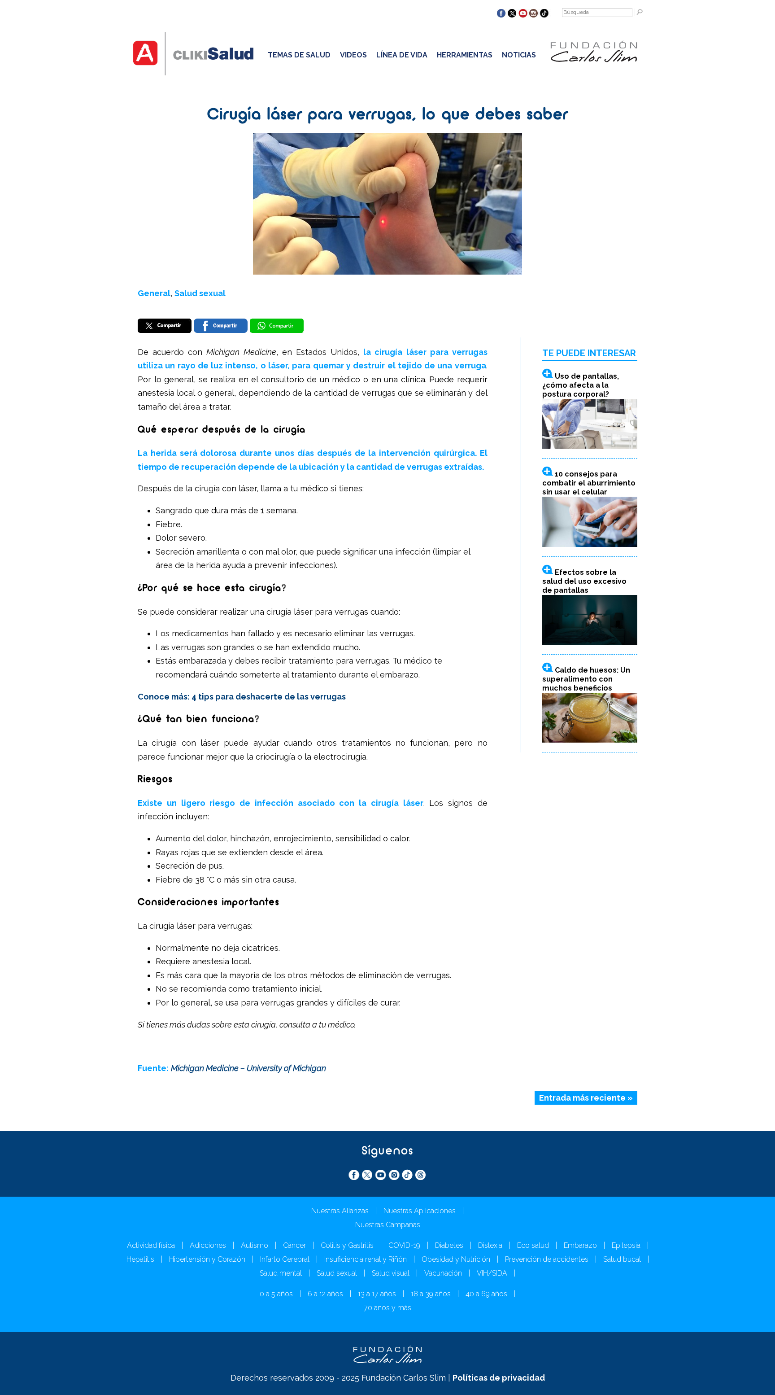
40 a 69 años (486, 1294)
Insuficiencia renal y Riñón (365, 1259)
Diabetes (449, 1245)
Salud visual (390, 1273)
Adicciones (208, 1245)
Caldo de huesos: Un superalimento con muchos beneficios (586, 679)
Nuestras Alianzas (340, 1211)
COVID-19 (404, 1245)
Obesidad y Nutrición (456, 1259)
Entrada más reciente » (586, 1097)
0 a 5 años (276, 1294)
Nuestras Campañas (387, 1224)
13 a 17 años (377, 1294)
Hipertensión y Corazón (207, 1259)
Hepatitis (140, 1259)
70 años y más (387, 1307)
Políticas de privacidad (499, 1377)
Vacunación (443, 1273)
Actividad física (151, 1245)
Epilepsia (626, 1245)
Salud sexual (200, 293)
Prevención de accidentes (546, 1259)
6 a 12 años (325, 1294)
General (154, 293)
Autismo (254, 1245)
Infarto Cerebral (284, 1259)
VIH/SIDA (492, 1273)
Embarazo (580, 1245)
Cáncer (294, 1245)
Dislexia (490, 1245)
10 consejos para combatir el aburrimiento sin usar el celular (589, 483)
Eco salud (533, 1245)
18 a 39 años (431, 1294)
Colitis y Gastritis (347, 1245)
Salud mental (281, 1273)
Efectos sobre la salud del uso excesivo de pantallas (584, 581)
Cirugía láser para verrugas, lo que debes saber (387, 115)
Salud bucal (622, 1259)
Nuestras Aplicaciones (419, 1211)
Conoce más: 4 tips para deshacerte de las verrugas (242, 696)
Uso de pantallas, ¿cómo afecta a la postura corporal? (580, 385)
